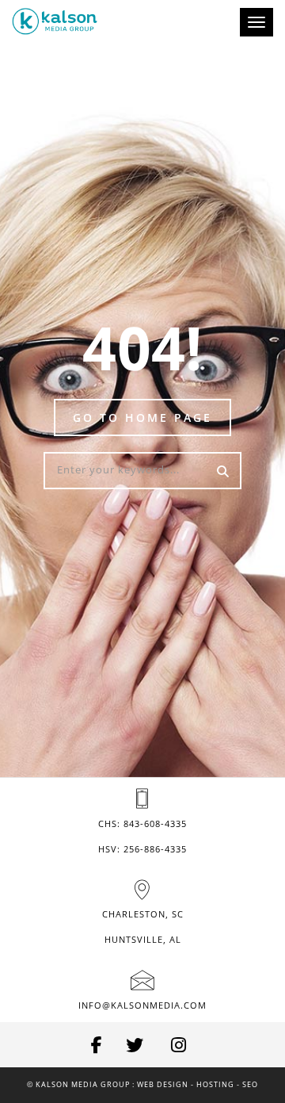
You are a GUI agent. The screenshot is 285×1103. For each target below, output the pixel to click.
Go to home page (142, 417)
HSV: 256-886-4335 (142, 849)
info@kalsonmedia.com (142, 1005)
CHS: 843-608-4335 (142, 823)
